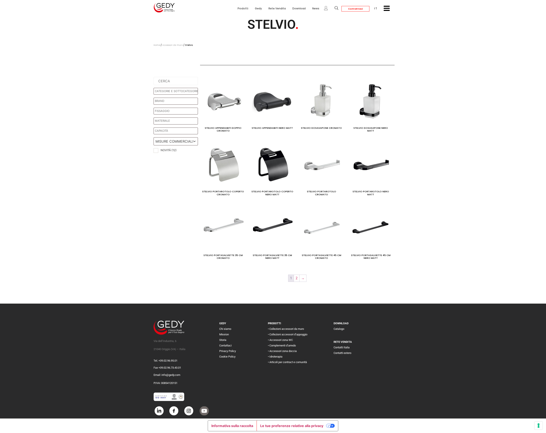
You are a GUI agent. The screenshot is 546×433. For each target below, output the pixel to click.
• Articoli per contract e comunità (287, 362)
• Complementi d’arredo (282, 345)
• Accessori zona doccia (282, 351)
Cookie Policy (227, 356)
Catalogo (339, 328)
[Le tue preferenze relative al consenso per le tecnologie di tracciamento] (538, 425)
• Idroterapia (275, 356)
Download (299, 8)
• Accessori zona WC (280, 340)
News (315, 8)
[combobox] (176, 141)
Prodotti (243, 8)
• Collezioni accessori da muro (286, 328)
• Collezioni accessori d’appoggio (287, 334)
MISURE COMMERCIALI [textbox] (174, 141)
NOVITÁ (169, 150)
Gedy (258, 8)
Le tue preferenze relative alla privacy (291, 426)
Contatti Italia (342, 347)
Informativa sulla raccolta (232, 426)
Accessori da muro (172, 45)
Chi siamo (225, 328)
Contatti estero (342, 353)
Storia (222, 340)
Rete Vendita (277, 8)
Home (157, 45)
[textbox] (177, 91)
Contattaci (355, 8)
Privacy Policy (227, 351)
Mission (224, 334)
